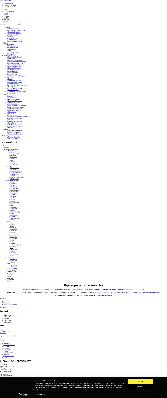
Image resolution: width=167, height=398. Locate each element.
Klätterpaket (13, 237)
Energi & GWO (14, 154)
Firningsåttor (13, 229)
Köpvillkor (6, 346)
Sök (19, 24)
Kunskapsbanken (8, 352)
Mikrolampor (14, 262)
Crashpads (13, 227)
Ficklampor (13, 260)
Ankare (12, 224)
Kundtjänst (6, 18)
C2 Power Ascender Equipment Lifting (97, 292)
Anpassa (139, 386)
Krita (11, 241)
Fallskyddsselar (14, 191)
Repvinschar (13, 208)
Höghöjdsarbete (11, 49)
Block (12, 185)
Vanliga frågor (7, 343)
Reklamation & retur (9, 345)
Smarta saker (13, 215)
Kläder (12, 240)
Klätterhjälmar (14, 235)
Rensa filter (3, 333)
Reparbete (13, 155)
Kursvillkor (6, 349)
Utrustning (13, 266)
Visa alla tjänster (14, 168)
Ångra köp (6, 348)
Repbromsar (13, 249)
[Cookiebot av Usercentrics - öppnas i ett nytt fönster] (23, 394)
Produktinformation (8, 356)
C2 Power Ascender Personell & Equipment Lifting (146, 292)
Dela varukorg (14, 149)
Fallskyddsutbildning (12, 46)
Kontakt (5, 357)
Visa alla (12, 152)
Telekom (12, 161)
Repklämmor (14, 207)
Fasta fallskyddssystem (13, 52)
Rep (11, 205)
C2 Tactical (13, 265)
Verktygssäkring (14, 218)
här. (111, 295)
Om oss (5, 21)
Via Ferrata (13, 252)
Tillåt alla (140, 381)
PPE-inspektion (11, 54)
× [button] (16, 24)
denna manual (129, 289)
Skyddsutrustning (15, 212)
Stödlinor (12, 216)
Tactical (9, 50)
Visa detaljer (38, 394)
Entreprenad (13, 157)
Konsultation (10, 44)
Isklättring (13, 230)
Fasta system (13, 193)
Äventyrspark (14, 254)
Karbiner (12, 199)
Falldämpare (13, 186)
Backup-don (13, 183)
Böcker (12, 226)
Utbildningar (6, 27)
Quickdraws (13, 246)
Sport (4, 94)
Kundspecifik (14, 164)
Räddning (13, 158)
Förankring (13, 194)
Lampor (5, 129)
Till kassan (6, 149)
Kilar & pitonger (14, 234)
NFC (11, 204)
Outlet (12, 219)
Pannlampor (13, 259)
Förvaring (13, 196)
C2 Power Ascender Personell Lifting (119, 292)
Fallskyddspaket (14, 190)
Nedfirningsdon (14, 202)
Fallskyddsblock (14, 188)
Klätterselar (13, 238)
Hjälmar (12, 197)
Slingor (12, 213)
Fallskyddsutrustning (12, 47)
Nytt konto (6, 16)
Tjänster (5, 43)
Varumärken (6, 19)
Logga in (5, 14)
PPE (11, 160)
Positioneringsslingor (16, 244)
